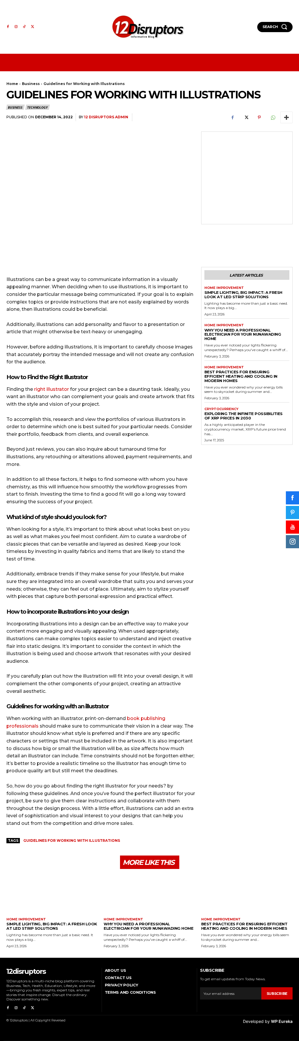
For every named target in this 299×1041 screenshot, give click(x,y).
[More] (286, 117)
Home (12, 83)
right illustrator (51, 389)
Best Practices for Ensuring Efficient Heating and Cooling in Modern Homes (240, 376)
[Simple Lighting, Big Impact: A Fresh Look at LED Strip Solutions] (52, 895)
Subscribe (277, 993)
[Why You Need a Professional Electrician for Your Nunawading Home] (149, 895)
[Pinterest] (259, 117)
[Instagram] (16, 27)
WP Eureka (282, 1021)
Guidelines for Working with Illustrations (71, 840)
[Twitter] (32, 27)
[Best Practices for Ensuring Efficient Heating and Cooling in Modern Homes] (247, 895)
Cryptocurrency (221, 409)
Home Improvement (224, 288)
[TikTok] (24, 27)
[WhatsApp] (273, 117)
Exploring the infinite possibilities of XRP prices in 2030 (243, 415)
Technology (37, 107)
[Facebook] (8, 27)
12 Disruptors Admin (106, 117)
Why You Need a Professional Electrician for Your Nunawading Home (242, 334)
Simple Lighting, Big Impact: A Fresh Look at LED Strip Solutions (243, 294)
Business (31, 83)
